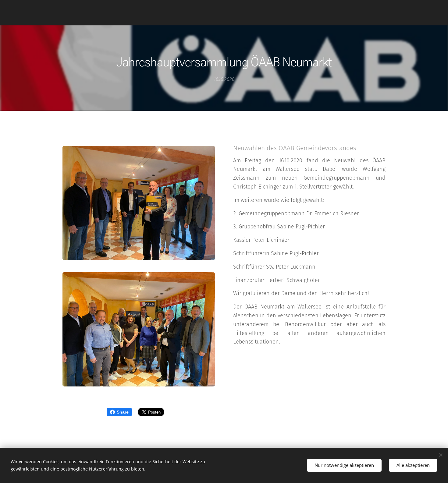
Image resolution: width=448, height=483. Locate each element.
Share (123, 412)
